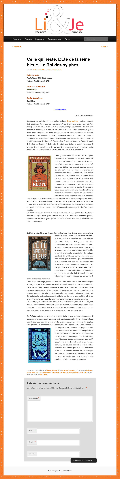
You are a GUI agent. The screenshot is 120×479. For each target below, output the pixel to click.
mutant (54, 372)
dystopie (43, 372)
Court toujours (72, 121)
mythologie (61, 372)
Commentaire (34, 398)
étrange (48, 370)
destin (29, 372)
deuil (33, 372)
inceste (48, 372)
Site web (31, 454)
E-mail (32, 442)
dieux (37, 372)
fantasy (54, 370)
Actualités (28, 39)
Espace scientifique (54, 39)
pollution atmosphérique (78, 372)
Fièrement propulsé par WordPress (60, 471)
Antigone (89, 370)
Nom (32, 430)
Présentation (17, 39)
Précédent (16, 47)
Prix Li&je (68, 39)
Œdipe (68, 372)
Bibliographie (39, 39)
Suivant (104, 47)
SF (58, 370)
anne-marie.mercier (54, 70)
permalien (43, 374)
